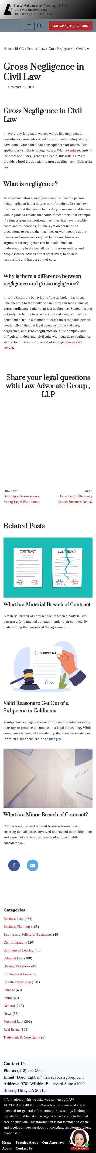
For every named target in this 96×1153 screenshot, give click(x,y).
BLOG (19, 48)
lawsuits (71, 150)
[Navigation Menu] (29, 26)
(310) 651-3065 (30, 1070)
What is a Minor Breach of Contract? (45, 815)
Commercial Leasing (18, 950)
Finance (9, 990)
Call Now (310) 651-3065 (70, 26)
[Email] (32, 865)
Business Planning (16, 926)
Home (7, 48)
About (6, 1148)
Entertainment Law (17, 982)
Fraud (7, 998)
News (7, 1013)
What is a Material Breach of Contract (46, 605)
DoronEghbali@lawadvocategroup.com (50, 1077)
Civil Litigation (14, 942)
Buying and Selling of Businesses (27, 934)
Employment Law (16, 974)
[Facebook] (14, 865)
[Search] (39, 26)
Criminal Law (13, 958)
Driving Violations (16, 966)
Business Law (13, 919)
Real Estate (11, 1029)
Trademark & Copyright (20, 1037)
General (9, 1006)
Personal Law (36, 48)
